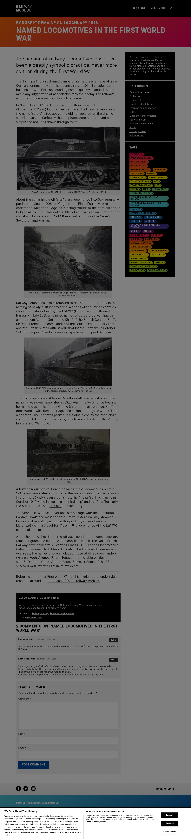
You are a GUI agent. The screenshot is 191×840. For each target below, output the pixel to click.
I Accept (169, 815)
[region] (95, 823)
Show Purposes (169, 831)
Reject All (170, 823)
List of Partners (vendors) (96, 822)
